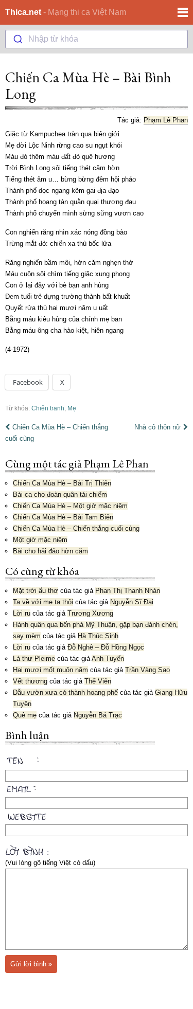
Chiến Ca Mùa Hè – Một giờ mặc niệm (70, 506)
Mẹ (71, 408)
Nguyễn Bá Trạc (98, 715)
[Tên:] (96, 762)
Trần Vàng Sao (147, 670)
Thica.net (23, 12)
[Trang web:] (96, 814)
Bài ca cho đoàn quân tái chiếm (60, 494)
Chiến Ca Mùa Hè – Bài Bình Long (88, 85)
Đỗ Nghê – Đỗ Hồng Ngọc (105, 647)
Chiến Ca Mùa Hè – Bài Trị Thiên (62, 483)
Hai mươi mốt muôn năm (50, 670)
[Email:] (96, 787)
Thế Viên (97, 681)
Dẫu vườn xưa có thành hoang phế (65, 692)
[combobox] (96, 39)
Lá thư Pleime (34, 658)
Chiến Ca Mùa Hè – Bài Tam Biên (63, 517)
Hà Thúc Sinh (98, 636)
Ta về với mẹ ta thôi (43, 602)
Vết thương (30, 681)
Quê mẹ (25, 715)
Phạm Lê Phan (166, 120)
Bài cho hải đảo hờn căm (50, 551)
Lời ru (21, 613)
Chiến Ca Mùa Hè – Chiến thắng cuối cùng (56, 432)
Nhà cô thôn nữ (157, 427)
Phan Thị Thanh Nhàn (127, 590)
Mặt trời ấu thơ (35, 590)
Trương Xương (90, 613)
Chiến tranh (47, 408)
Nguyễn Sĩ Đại (131, 602)
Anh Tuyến (108, 658)
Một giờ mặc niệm (40, 540)
